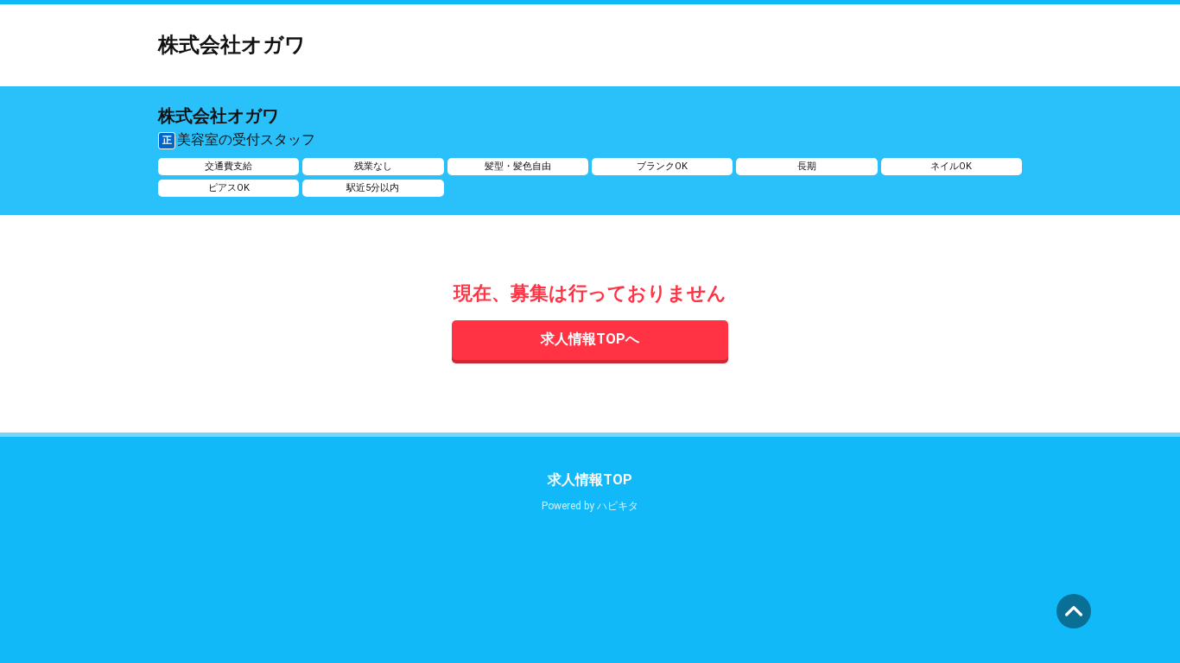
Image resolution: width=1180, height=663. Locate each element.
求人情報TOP (590, 479)
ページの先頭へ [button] (1073, 611)
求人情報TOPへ (590, 339)
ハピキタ (617, 506)
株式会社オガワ (232, 45)
